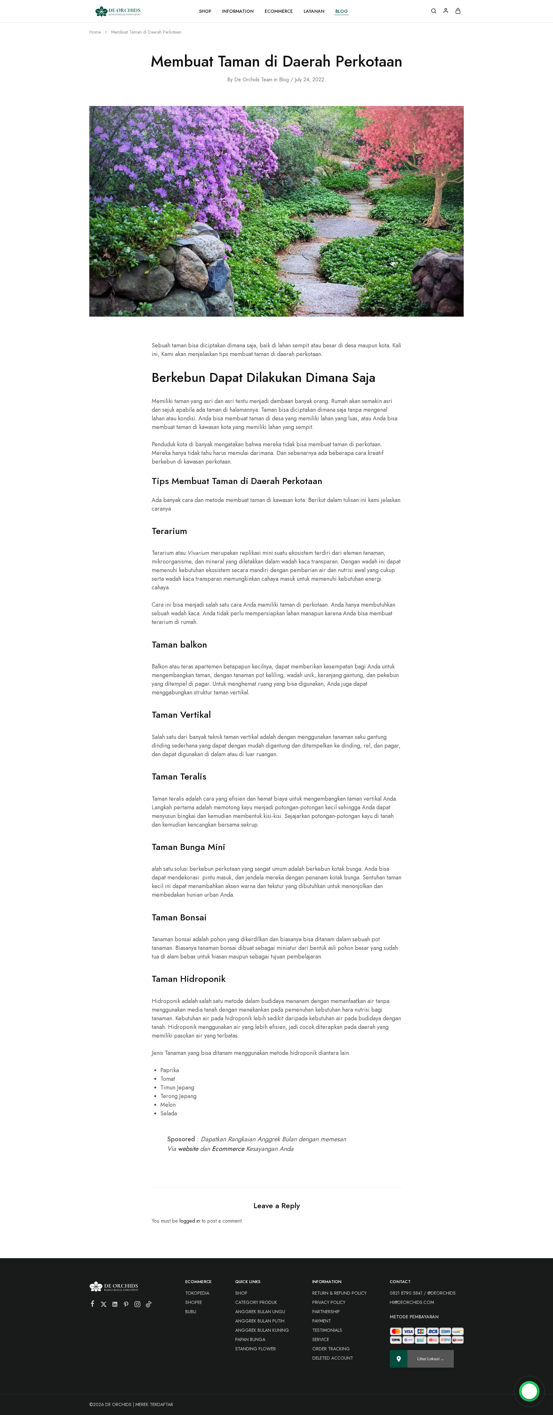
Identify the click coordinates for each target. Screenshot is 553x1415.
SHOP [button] (205, 11)
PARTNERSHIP (326, 1311)
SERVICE (320, 1339)
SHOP (241, 1293)
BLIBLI (190, 1311)
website (188, 1148)
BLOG (341, 11)
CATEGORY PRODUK (256, 1302)
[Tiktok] (148, 1305)
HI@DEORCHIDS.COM (412, 1302)
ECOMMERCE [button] (279, 11)
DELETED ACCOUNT (332, 1358)
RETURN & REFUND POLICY (339, 1293)
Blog (284, 79)
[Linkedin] (115, 1305)
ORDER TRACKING (331, 1349)
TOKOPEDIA (197, 1293)
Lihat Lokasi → (430, 1359)
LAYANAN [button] (314, 11)
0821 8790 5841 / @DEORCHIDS (423, 1293)
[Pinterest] (126, 1305)
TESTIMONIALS (327, 1330)
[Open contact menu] (529, 1391)
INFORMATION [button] (238, 11)
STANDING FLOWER (255, 1349)
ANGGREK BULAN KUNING (262, 1330)
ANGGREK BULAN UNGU (260, 1311)
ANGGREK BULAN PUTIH (260, 1321)
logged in (190, 1221)
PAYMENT (321, 1321)
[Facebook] (92, 1305)
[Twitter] (103, 1305)
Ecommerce (228, 1148)
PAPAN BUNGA (250, 1339)
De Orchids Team (253, 79)
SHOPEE (193, 1302)
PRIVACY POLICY (328, 1302)
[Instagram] (137, 1305)
